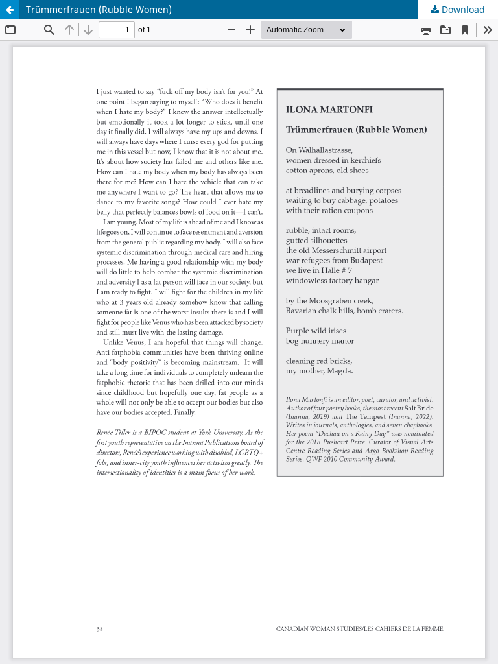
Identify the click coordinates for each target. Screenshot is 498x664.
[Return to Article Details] (9, 9)
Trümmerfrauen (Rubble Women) (99, 9)
